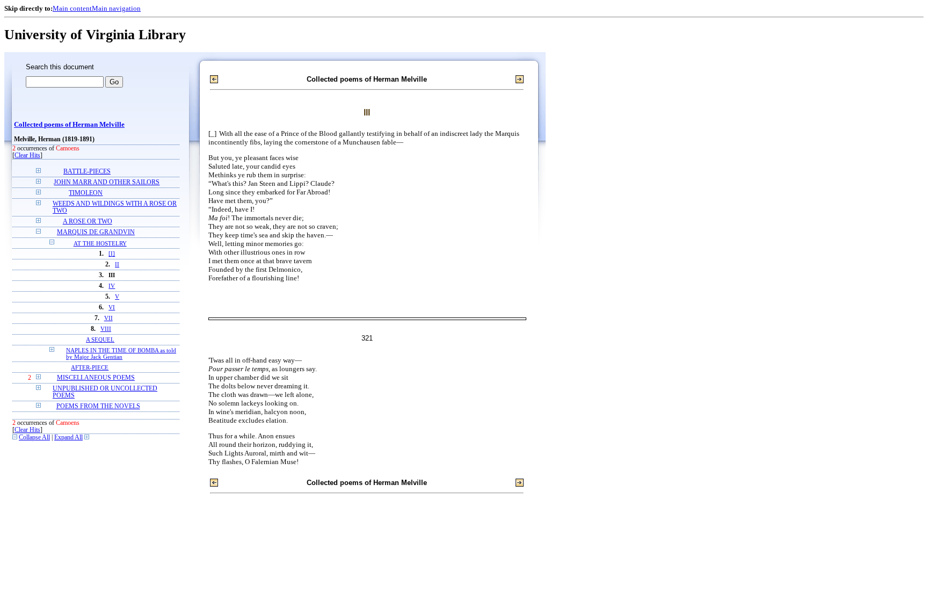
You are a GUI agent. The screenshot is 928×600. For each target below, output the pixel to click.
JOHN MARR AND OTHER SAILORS (107, 182)
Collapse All (34, 437)
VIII (105, 329)
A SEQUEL (100, 340)
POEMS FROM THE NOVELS (98, 406)
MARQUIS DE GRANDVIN (96, 232)
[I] (111, 254)
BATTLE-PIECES (87, 171)
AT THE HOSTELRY (100, 243)
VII (108, 318)
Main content (72, 8)
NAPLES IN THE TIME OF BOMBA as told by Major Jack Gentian (121, 353)
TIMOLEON (86, 193)
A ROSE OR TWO (87, 221)
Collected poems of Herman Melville (69, 124)
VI (111, 307)
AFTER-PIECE (89, 367)
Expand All (68, 437)
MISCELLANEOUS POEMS (96, 377)
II (117, 265)
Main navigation (116, 8)
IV (111, 286)
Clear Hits (27, 155)
